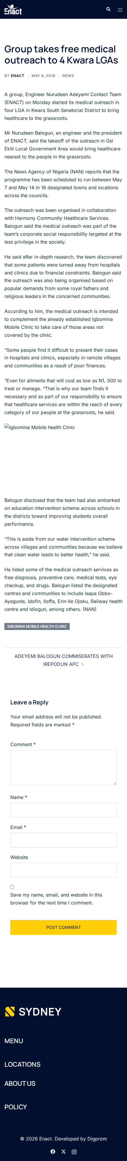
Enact (18, 75)
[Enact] (13, 9)
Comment (23, 744)
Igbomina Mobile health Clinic (37, 626)
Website (19, 857)
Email (18, 827)
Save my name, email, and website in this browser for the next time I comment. (56, 899)
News (68, 75)
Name (18, 797)
